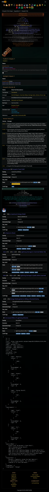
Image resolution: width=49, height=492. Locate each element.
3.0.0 (3, 166)
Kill (14, 95)
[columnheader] (24, 63)
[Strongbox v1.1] (27, 7)
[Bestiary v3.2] (42, 5)
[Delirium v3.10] (27, 5)
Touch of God (14, 107)
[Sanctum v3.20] (9, 5)
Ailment (38, 95)
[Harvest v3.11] (24, 5)
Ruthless (35, 478)
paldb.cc (14, 479)
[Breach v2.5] (17, 7)
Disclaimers (14, 484)
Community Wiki (22, 115)
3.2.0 (3, 158)
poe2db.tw (13, 478)
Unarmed (22, 95)
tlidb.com (14, 476)
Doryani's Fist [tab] (25, 11)
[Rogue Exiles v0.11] (32, 7)
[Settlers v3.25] (6, 5)
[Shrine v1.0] (29, 7)
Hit (12, 95)
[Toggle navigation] (45, 2)
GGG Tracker (35, 475)
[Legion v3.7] (32, 5)
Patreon (14, 486)
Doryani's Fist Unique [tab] (7, 11)
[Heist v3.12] (22, 5)
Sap (44, 95)
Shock (41, 95)
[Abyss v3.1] (45, 5)
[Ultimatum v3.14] (17, 5)
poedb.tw (14, 475)
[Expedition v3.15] (14, 5)
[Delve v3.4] (37, 5)
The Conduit (14, 111)
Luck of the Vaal (15, 112)
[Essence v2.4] (19, 7)
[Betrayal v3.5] (34, 5)
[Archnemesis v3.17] (11, 5)
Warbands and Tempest (17, 100)
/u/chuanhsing (35, 483)
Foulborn (5, 61)
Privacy (14, 483)
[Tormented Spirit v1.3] (22, 7)
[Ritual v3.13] (19, 5)
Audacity (13, 109)
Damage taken (31, 95)
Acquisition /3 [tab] (17, 11)
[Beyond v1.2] (24, 7)
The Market (14, 92)
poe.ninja (15, 115)
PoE (4, 2)
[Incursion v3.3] (40, 5)
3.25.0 (3, 124)
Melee (26, 95)
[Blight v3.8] (29, 5)
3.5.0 (3, 145)
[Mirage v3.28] (4, 5)
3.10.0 (3, 133)
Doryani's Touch (26, 25)
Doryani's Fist (5, 66)
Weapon (17, 95)
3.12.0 (3, 129)
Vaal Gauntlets (14, 103)
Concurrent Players (35, 476)
